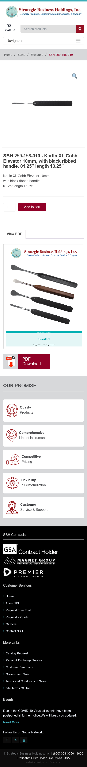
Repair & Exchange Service (24, 660)
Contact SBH (14, 631)
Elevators (37, 54)
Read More (11, 722)
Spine (21, 54)
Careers (11, 624)
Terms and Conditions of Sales (26, 681)
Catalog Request (17, 653)
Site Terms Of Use (18, 688)
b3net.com (55, 762)
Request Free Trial (18, 610)
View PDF (14, 234)
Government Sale (17, 674)
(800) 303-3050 (63, 753)
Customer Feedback (19, 667)
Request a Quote (17, 617)
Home (8, 54)
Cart (10, 30)
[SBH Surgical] (43, 11)
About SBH (13, 603)
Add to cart (32, 207)
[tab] (14, 234)
